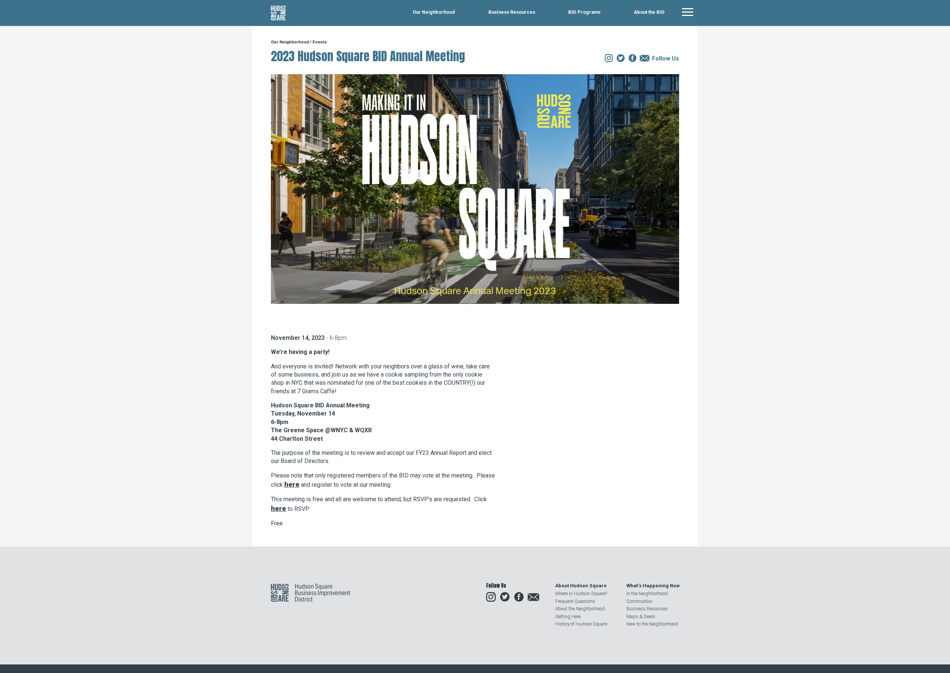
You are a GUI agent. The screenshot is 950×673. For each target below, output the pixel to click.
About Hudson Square (581, 585)
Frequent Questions (575, 601)
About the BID (649, 12)
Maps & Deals (640, 616)
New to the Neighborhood (652, 624)
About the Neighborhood (580, 608)
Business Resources (511, 12)
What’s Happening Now (652, 585)
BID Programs (584, 12)
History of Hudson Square (581, 624)
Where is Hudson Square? (581, 593)
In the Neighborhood (647, 593)
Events (319, 42)
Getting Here (568, 616)
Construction (639, 601)
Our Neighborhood (434, 12)
